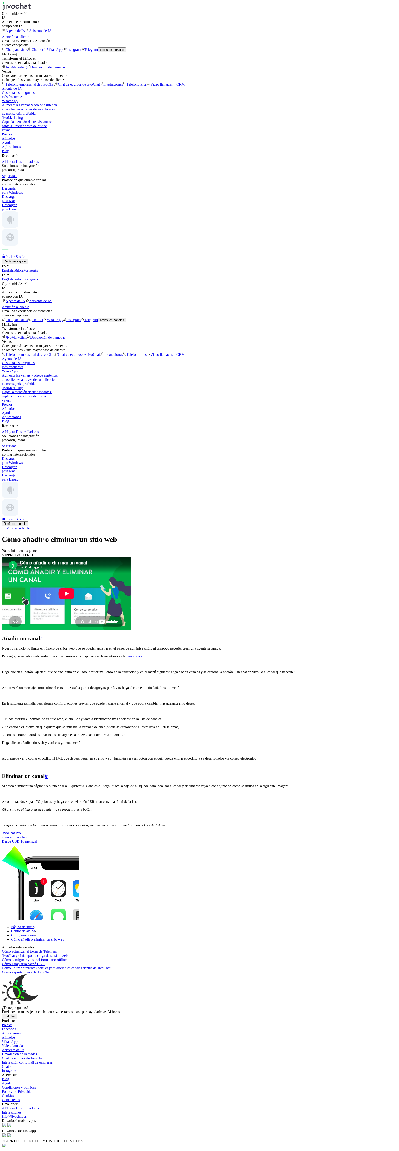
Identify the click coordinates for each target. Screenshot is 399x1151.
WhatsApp (55, 50)
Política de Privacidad (17, 1091)
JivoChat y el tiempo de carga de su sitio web (35, 956)
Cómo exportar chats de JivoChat (26, 972)
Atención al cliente (15, 37)
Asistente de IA (40, 31)
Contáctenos (11, 1100)
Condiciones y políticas (19, 1087)
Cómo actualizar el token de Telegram (29, 951)
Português (30, 270)
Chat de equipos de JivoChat (79, 84)
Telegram (91, 50)
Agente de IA (15, 31)
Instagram (73, 50)
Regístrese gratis (15, 261)
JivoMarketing (16, 67)
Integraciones (113, 84)
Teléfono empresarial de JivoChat (30, 84)
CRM (180, 84)
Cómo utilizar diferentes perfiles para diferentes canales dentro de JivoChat (56, 968)
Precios (7, 134)
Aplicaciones (11, 147)
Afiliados (8, 138)
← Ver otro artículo (16, 528)
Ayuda (7, 142)
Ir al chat (9, 1016)
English (7, 270)
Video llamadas (161, 84)
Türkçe (18, 270)
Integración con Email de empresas (27, 1062)
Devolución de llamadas (47, 67)
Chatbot (37, 50)
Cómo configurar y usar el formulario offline (34, 960)
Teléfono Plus (137, 84)
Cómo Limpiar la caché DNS (23, 964)
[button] (199, 13)
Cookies (8, 1096)
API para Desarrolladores (20, 1108)
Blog (5, 151)
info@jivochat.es (14, 1116)
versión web (135, 656)
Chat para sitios (17, 50)
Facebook (9, 1029)
